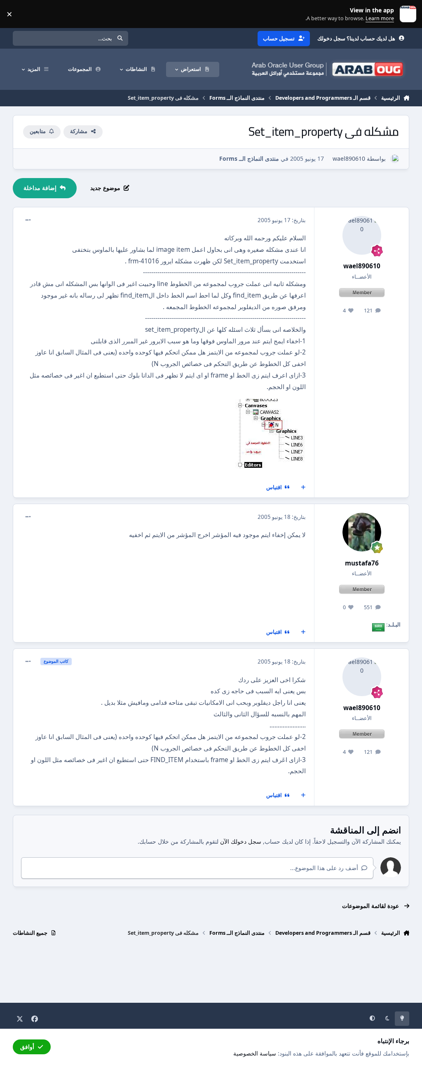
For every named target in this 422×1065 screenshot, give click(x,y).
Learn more (406, 14)
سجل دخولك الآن (240, 841)
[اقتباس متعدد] (303, 487)
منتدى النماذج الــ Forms (249, 158)
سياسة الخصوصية (254, 1053)
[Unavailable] (270, 404)
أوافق (27, 1047)
